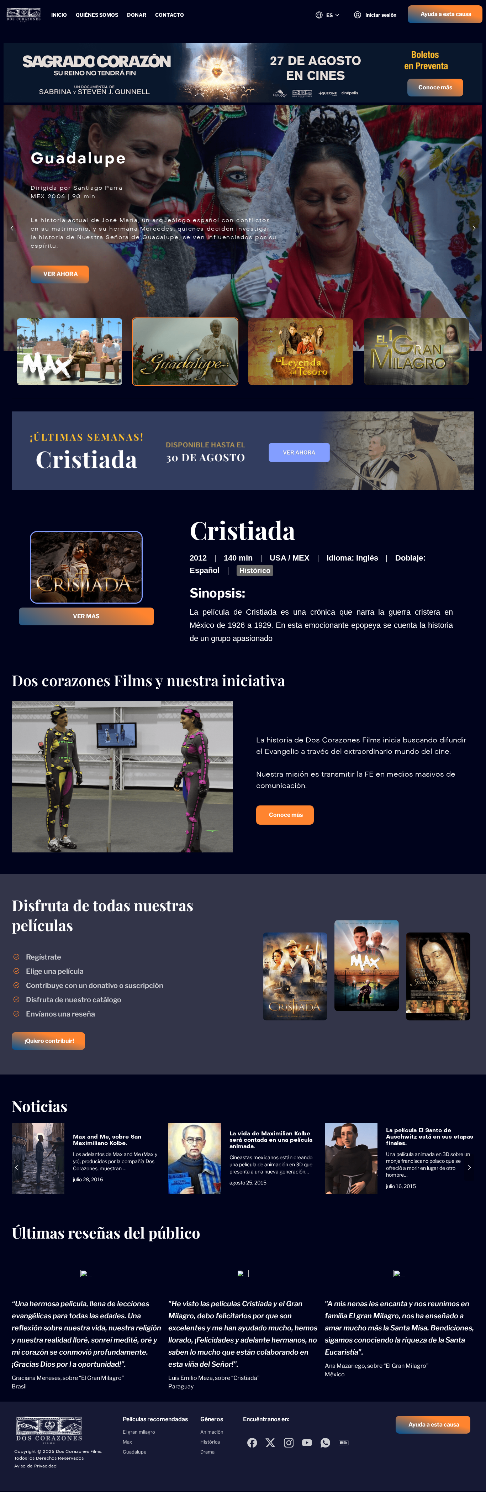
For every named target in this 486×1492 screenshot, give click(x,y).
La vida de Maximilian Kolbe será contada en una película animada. (270, 1140)
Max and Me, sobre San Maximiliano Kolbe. (107, 1139)
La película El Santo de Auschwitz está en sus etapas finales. (429, 1136)
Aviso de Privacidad (35, 1466)
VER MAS (86, 616)
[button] (445, 14)
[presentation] (12, 228)
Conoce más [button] (435, 87)
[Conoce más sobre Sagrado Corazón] (243, 73)
